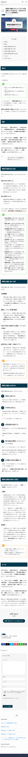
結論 (5, 44)
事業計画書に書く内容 (10, 49)
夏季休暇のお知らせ (5, 726)
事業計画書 (15, 636)
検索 (17, 715)
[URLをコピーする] (25, 644)
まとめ (6, 56)
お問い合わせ (7, 58)
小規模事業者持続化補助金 (6, 637)
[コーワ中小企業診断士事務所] (4, 2)
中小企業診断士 (5, 636)
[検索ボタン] (22, 2)
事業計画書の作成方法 (10, 51)
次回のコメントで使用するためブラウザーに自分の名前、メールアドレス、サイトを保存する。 (14, 692)
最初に (6, 41)
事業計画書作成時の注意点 (11, 53)
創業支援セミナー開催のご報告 (8, 730)
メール (5, 681)
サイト (4, 686)
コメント (5, 660)
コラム (4, 14)
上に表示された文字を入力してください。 (11, 698)
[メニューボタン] (26, 2)
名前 (4, 676)
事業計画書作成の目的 (10, 46)
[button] (3, 644)
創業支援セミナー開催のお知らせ (8, 734)
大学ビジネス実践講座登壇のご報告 (9, 723)
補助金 (10, 636)
